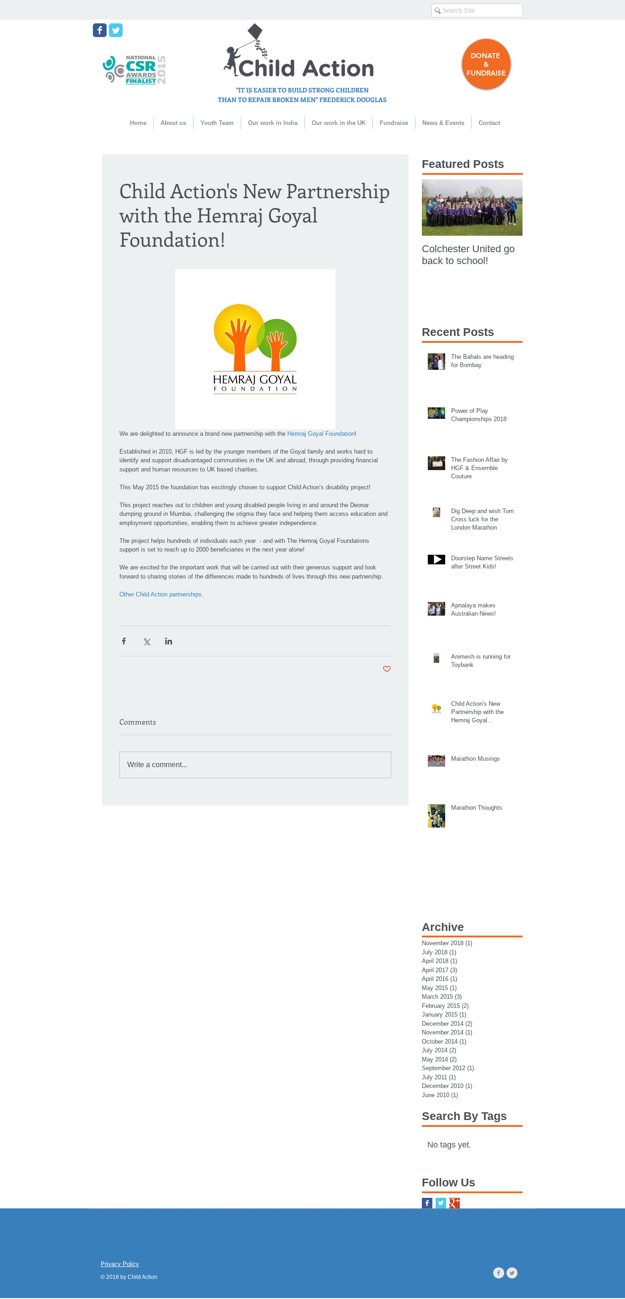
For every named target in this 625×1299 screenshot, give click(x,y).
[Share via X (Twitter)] (146, 641)
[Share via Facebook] (123, 641)
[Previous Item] (436, 207)
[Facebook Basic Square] (427, 1203)
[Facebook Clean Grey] (498, 1272)
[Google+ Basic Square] (454, 1203)
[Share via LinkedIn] (168, 641)
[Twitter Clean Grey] (511, 1272)
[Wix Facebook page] (100, 30)
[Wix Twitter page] (116, 30)
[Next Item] (508, 207)
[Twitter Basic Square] (441, 1203)
